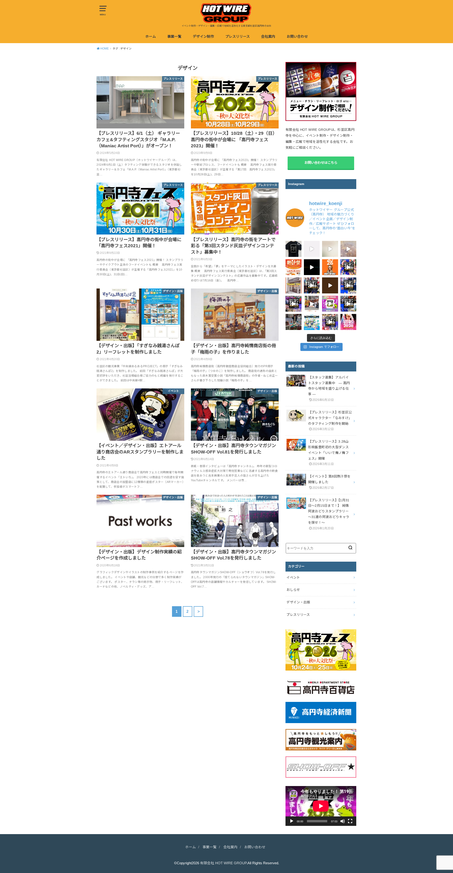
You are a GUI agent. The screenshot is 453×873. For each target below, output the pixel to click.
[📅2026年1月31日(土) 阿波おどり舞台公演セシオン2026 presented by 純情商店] (293, 304)
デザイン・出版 (298, 602)
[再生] (291, 821)
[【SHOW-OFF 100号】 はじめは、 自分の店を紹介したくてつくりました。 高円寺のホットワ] (330, 285)
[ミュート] (342, 821)
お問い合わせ (297, 36)
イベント (293, 577)
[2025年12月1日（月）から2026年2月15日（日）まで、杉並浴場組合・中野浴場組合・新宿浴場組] (312, 322)
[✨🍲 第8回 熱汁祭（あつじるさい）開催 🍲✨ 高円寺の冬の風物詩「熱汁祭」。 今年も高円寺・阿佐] (293, 267)
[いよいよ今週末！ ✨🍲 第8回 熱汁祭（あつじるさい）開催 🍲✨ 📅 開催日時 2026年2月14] (348, 249)
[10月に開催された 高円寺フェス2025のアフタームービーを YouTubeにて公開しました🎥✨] (330, 304)
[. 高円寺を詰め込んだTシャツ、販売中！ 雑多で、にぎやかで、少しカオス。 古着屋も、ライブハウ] (293, 249)
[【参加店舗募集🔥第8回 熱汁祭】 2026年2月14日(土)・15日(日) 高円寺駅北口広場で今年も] (312, 304)
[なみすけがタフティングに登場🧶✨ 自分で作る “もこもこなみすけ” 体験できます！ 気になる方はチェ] (330, 249)
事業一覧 (174, 36)
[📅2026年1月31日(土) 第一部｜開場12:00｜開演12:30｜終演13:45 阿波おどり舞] (330, 322)
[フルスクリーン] (350, 821)
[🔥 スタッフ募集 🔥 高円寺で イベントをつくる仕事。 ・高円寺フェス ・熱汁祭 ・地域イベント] (312, 249)
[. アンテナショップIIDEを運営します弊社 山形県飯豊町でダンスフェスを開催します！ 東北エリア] (312, 267)
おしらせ (293, 590)
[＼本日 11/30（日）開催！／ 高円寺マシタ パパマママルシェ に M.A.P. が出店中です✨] (293, 322)
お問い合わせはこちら (320, 163)
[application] (320, 806)
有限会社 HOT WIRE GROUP (223, 863)
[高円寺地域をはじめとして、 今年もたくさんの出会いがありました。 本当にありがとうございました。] (293, 285)
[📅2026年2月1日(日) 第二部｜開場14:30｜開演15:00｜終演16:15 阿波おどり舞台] (312, 285)
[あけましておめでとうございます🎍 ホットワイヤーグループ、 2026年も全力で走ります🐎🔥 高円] (330, 267)
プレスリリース (237, 36)
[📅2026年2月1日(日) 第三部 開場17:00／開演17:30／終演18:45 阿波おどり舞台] (348, 267)
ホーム (150, 36)
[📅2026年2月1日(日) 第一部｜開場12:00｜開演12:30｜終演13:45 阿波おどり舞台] (348, 285)
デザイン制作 (203, 36)
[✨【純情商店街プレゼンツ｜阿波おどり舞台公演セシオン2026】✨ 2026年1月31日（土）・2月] (348, 322)
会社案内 (268, 36)
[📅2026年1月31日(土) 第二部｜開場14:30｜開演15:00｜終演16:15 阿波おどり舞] (348, 304)
